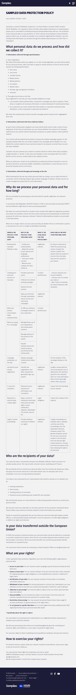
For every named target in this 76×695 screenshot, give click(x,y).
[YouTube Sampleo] (58, 674)
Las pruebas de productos (27, 673)
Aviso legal (32, 678)
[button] (70, 3)
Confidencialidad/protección (15, 680)
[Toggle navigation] (73, 3)
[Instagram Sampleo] (51, 674)
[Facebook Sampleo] (55, 674)
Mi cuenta (9, 676)
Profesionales (10, 673)
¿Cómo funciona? (21, 676)
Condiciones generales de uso (16, 678)
